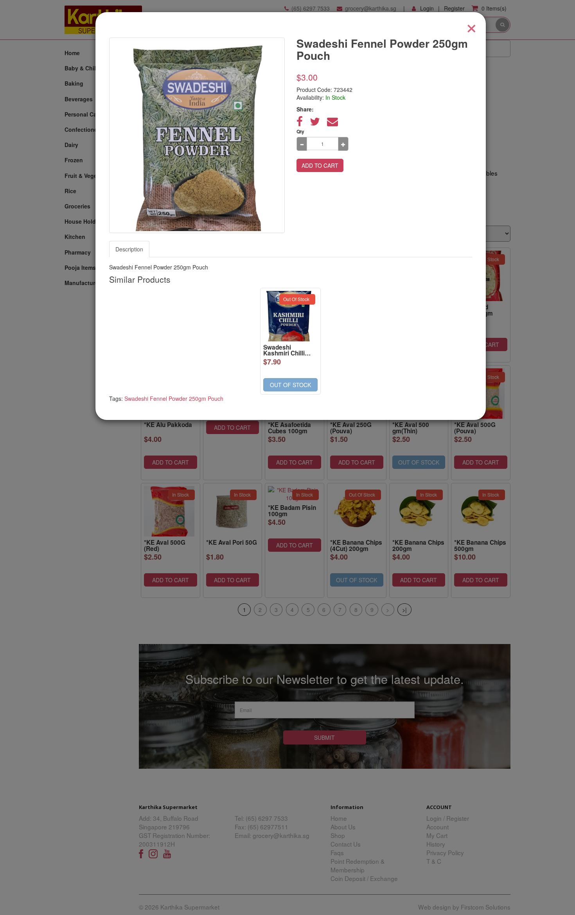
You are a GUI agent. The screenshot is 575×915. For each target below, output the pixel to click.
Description (129, 249)
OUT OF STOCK (290, 385)
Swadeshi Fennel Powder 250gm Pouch (173, 398)
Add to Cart (320, 165)
